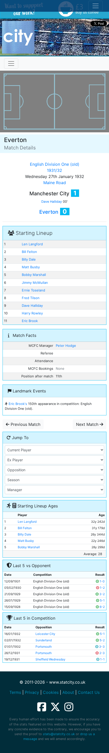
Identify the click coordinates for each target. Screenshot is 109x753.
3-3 (101, 646)
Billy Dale (29, 259)
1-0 (102, 581)
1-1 (102, 659)
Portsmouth (43, 646)
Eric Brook (30, 321)
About (68, 692)
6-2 (102, 607)
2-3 (102, 653)
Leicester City (45, 634)
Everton (48, 212)
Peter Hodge (66, 345)
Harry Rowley (32, 313)
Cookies (51, 692)
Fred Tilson (31, 298)
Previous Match (24, 424)
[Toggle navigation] (11, 63)
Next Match (88, 424)
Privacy (32, 692)
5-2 (102, 640)
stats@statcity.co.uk (59, 734)
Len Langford (32, 244)
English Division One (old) (54, 164)
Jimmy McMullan (35, 282)
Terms (15, 692)
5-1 (102, 600)
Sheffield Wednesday (50, 659)
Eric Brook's (18, 404)
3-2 (102, 594)
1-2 (102, 588)
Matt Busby (31, 267)
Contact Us (89, 692)
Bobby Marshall (34, 275)
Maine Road (54, 182)
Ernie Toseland (33, 290)
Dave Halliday (51, 201)
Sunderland (43, 640)
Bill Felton (29, 252)
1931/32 (54, 170)
